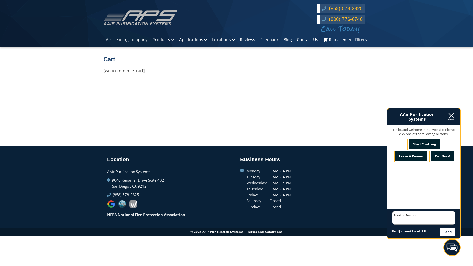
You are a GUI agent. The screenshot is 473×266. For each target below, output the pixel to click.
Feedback (269, 39)
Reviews (247, 39)
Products (161, 39)
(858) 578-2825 (345, 8)
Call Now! (442, 156)
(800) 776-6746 (345, 19)
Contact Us (307, 39)
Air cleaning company (126, 39)
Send (448, 232)
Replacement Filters (347, 39)
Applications (191, 39)
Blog (288, 39)
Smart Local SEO (414, 231)
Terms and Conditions (265, 232)
